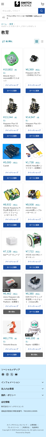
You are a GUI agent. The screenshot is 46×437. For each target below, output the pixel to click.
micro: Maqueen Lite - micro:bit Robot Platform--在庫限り (11, 299)
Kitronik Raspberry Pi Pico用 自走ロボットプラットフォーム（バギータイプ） (11, 211)
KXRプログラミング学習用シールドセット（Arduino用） (34, 299)
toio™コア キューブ (11, 255)
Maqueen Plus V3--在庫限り (34, 124)
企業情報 (33, 425)
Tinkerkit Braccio (10, 344)
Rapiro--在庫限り (33, 344)
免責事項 (35, 427)
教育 (11, 24)
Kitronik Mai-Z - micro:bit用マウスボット (11, 78)
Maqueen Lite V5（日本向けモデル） (34, 74)
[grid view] (36, 41)
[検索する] (41, 11)
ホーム (4, 24)
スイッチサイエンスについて (17, 425)
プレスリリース (13, 427)
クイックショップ (11, 85)
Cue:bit (6, 165)
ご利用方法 (25, 427)
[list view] (42, 41)
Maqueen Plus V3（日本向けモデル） (11, 124)
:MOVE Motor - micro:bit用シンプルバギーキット (34, 210)
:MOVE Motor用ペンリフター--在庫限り (34, 166)
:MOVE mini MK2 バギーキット (34, 256)
